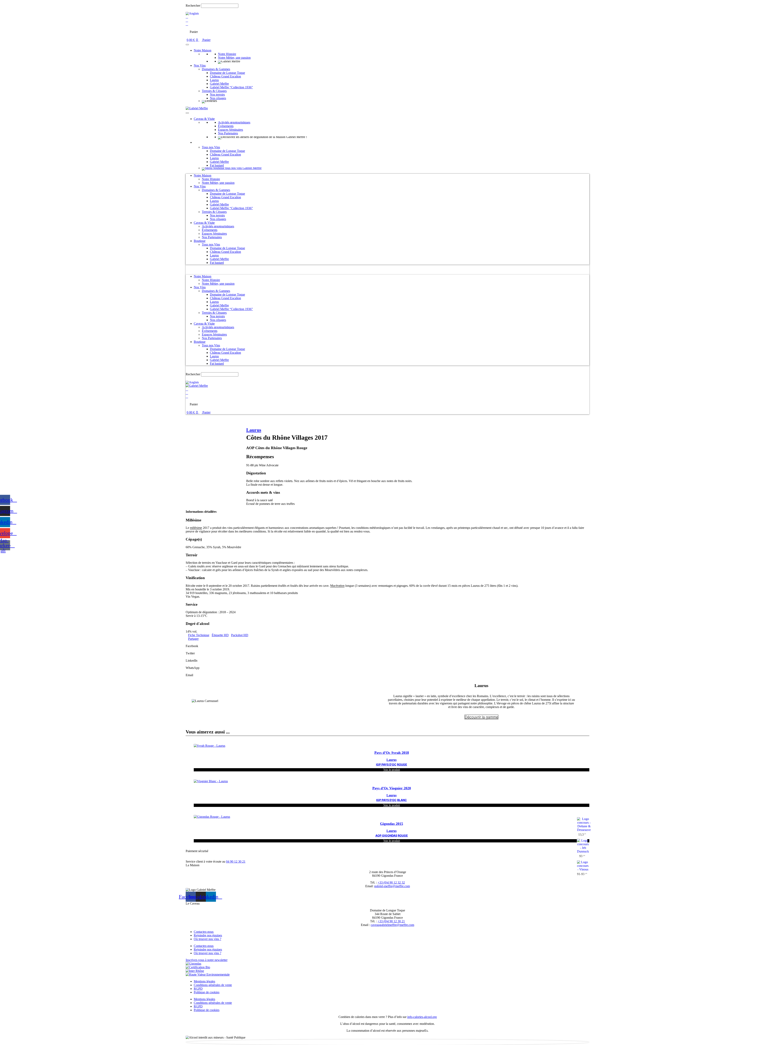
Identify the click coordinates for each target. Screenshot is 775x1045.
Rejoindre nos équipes (208, 935)
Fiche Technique (198, 635)
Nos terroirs (217, 94)
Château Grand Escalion (225, 76)
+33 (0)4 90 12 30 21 (391, 921)
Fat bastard (217, 165)
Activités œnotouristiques (234, 122)
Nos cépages (218, 98)
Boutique (199, 142)
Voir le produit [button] (391, 769)
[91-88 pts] (274, 416)
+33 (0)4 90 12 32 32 (391, 882)
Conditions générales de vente (213, 985)
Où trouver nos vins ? (207, 939)
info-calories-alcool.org (422, 1017)
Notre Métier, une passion (234, 57)
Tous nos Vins (211, 147)
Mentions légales (204, 981)
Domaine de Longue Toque (227, 72)
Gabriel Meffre (219, 83)
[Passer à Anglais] (192, 13)
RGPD (198, 988)
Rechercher (193, 5)
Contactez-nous (204, 931)
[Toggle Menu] (187, 44)
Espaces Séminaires (230, 129)
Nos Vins (200, 65)
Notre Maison (202, 50)
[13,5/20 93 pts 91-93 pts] (391, 817)
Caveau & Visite (204, 118)
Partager (193, 638)
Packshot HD (239, 635)
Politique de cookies (206, 992)
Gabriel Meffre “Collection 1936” (231, 87)
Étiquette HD (220, 635)
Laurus (214, 80)
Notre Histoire (227, 54)
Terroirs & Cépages (214, 91)
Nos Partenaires (228, 133)
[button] (387, 2)
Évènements (226, 126)
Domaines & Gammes (216, 69)
